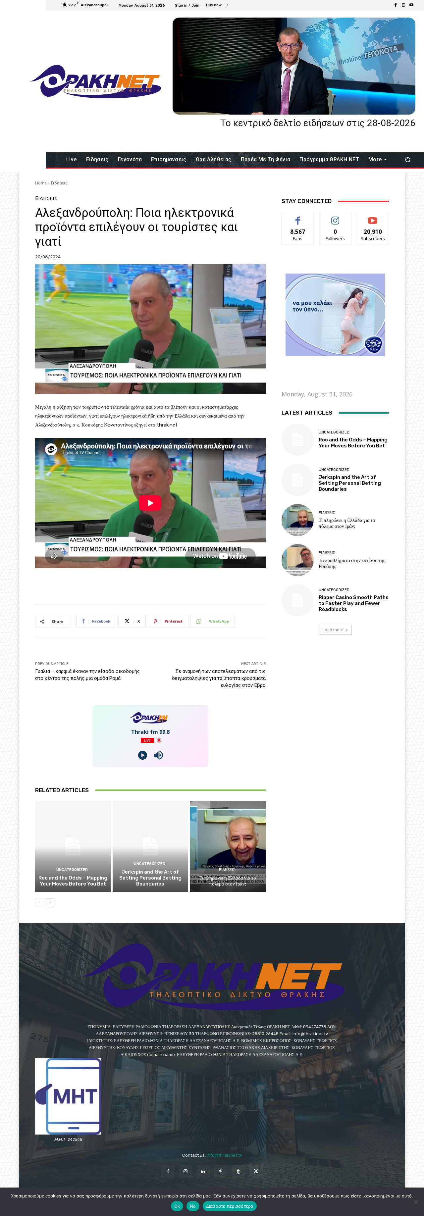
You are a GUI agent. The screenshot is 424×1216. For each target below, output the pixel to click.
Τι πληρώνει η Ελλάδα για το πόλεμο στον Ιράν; (227, 881)
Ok (177, 1206)
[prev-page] (39, 902)
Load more (333, 630)
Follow (335, 217)
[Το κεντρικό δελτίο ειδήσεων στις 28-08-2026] (294, 66)
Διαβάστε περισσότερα (229, 1206)
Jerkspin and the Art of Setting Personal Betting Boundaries (150, 878)
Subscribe (373, 217)
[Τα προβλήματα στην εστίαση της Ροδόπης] (298, 560)
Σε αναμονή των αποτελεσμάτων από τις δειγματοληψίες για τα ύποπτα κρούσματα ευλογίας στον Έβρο (219, 678)
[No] (415, 1201)
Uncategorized (72, 870)
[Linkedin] (203, 1171)
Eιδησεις (59, 183)
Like (298, 217)
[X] (255, 1171)
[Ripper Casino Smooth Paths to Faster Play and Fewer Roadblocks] (298, 600)
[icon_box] (217, 6)
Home (41, 183)
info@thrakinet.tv (224, 1155)
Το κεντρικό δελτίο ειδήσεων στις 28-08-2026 (317, 123)
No (193, 1206)
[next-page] (50, 902)
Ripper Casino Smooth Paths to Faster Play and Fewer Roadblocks (354, 603)
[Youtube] (411, 5)
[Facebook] (395, 5)
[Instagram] (403, 5)
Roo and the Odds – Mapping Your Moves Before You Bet (72, 881)
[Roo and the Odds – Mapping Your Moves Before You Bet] (73, 846)
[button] (407, 160)
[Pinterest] (220, 1171)
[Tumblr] (238, 1171)
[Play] (142, 755)
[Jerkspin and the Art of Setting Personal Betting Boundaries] (150, 846)
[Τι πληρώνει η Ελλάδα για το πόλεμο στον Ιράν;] (228, 846)
